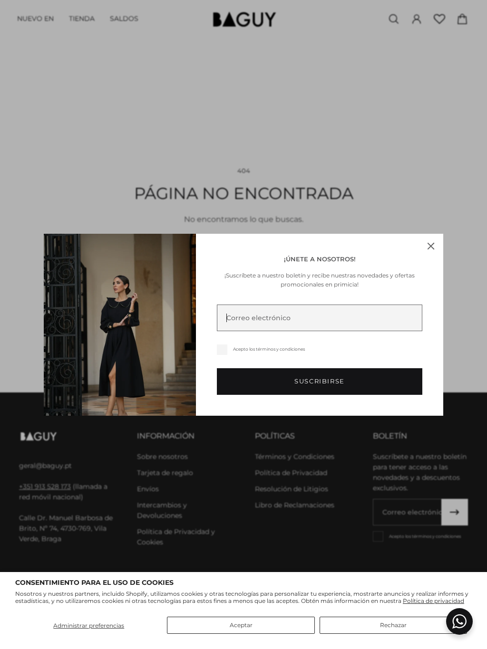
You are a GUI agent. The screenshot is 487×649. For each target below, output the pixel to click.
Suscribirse (319, 381)
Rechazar (393, 625)
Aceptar (241, 625)
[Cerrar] (430, 246)
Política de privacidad (433, 600)
